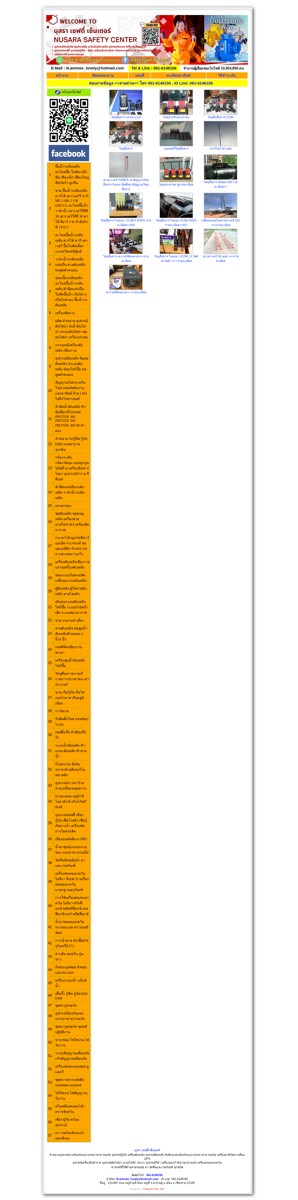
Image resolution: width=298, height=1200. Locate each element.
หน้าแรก (62, 75)
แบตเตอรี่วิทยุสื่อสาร (176, 148)
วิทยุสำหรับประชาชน (176, 117)
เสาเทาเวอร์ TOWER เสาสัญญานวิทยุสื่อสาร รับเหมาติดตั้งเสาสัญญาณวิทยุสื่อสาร (126, 184)
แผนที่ (139, 75)
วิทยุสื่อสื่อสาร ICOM (220, 117)
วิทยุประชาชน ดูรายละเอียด (176, 184)
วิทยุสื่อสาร (126, 148)
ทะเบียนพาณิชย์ (178, 75)
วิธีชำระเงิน (227, 75)
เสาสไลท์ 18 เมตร (221, 148)
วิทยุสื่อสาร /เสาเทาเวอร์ (126, 117)
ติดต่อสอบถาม (103, 75)
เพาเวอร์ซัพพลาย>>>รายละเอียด (126, 292)
